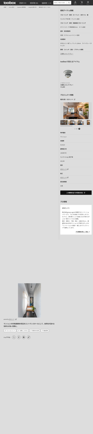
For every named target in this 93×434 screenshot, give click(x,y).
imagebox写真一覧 (32, 7)
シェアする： (7, 337)
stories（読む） (12, 7)
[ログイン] (75, 2)
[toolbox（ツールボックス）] (10, 2)
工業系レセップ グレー (66, 54)
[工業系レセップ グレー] (67, 74)
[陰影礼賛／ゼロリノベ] (76, 110)
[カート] (81, 2)
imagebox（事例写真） (21, 7)
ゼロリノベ (11, 319)
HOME (5, 7)
